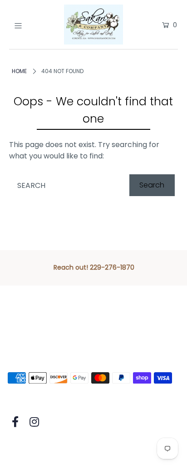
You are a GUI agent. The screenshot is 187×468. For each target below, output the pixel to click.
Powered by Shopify (142, 448)
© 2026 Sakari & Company (53, 448)
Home (19, 71)
